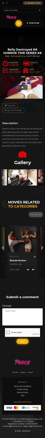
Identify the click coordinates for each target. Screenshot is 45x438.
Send (22, 341)
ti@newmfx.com (15, 426)
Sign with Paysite (14, 110)
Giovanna (14, 264)
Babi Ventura (12, 56)
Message (7, 306)
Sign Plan (34, 23)
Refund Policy (22, 392)
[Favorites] (2, 256)
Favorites (10, 105)
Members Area (33, 3)
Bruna (22, 56)
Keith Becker (33, 56)
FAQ (22, 396)
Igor (20, 264)
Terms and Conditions (22, 386)
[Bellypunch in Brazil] (11, 17)
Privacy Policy (22, 389)
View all (36, 214)
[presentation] (3, 177)
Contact (30, 372)
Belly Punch (14, 256)
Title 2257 (15, 372)
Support (23, 372)
